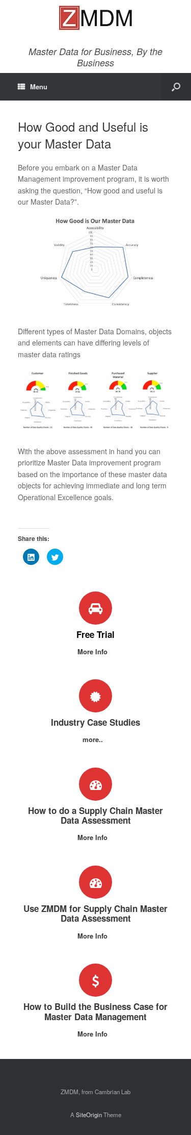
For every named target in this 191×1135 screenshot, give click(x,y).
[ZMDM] (95, 18)
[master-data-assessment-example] (95, 433)
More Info (93, 651)
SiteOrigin (89, 1115)
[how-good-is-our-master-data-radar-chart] (95, 310)
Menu (38, 86)
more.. (94, 739)
